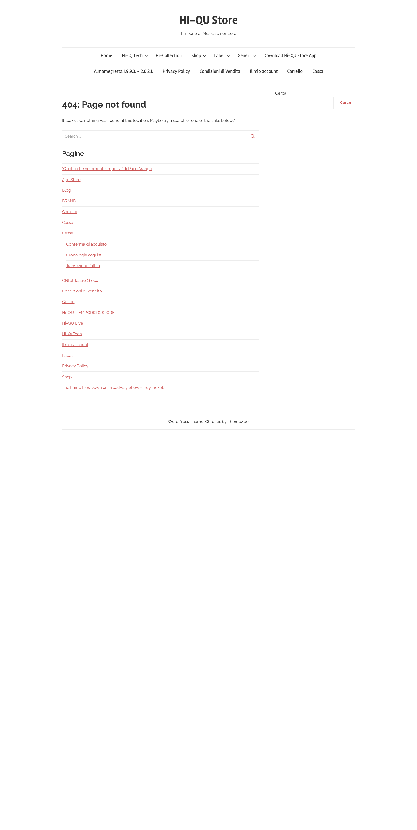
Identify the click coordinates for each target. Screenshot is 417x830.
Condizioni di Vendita (220, 71)
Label (219, 55)
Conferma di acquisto (86, 244)
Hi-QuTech (132, 55)
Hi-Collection (169, 55)
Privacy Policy (176, 71)
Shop (196, 55)
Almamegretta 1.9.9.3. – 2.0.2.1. (123, 71)
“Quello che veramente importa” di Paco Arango (107, 168)
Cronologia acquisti (84, 255)
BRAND (69, 200)
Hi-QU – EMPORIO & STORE (88, 312)
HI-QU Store (208, 20)
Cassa (317, 71)
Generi (244, 55)
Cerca (280, 93)
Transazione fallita (83, 265)
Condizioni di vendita (82, 291)
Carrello (295, 71)
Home (106, 55)
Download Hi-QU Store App (290, 55)
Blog (66, 190)
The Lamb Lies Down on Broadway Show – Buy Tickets (113, 387)
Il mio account (264, 71)
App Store (71, 179)
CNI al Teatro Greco (80, 280)
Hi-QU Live (72, 323)
